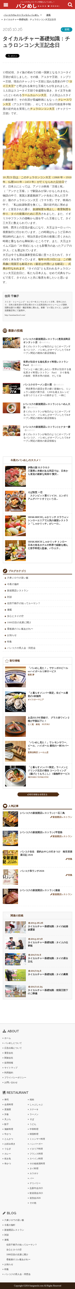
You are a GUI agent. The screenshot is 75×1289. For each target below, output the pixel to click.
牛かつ (7, 1134)
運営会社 (8, 1053)
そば (32, 1119)
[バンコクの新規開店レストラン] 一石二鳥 (42, 813)
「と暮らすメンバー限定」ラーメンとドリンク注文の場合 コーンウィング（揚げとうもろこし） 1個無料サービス (49, 772)
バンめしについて (13, 1043)
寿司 (6, 1099)
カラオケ (34, 1173)
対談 (9, 597)
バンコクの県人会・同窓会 (21, 648)
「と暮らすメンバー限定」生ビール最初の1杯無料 (48, 696)
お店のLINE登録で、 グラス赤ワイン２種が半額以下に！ (49, 720)
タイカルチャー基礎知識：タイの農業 (48, 974)
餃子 (6, 1124)
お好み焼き (9, 1144)
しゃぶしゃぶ (36, 1104)
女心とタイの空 (15, 616)
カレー (7, 1153)
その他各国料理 (37, 1163)
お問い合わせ (10, 1082)
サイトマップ (10, 1067)
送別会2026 (35, 1198)
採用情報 (8, 1062)
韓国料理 (34, 1134)
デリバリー (35, 1183)
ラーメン (34, 1114)
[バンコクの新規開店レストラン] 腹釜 (40, 890)
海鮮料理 (8, 1129)
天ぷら (7, 1119)
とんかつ (8, 1139)
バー (32, 1178)
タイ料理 (34, 1168)
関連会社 (8, 1058)
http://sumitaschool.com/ (15, 315)
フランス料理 (36, 1153)
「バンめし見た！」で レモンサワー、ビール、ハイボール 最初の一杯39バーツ (48, 747)
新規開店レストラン (17, 590)
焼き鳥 (7, 1158)
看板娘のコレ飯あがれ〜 (20, 628)
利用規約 (8, 1072)
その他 (33, 1203)
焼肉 (32, 1099)
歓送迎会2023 (36, 1193)
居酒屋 (7, 1109)
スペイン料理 (36, 1158)
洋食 (6, 1114)
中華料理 (34, 1129)
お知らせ (12, 635)
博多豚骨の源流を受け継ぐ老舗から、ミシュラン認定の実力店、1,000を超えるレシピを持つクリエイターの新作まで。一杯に (47, 390)
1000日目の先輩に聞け (19, 622)
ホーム (7, 1038)
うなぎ (7, 1149)
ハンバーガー (36, 1144)
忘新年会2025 (36, 1188)
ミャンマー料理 (37, 1139)
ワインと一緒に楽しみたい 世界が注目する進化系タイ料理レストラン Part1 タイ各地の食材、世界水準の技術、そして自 (47, 368)
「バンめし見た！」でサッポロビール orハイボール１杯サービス (48, 671)
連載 (48, 15)
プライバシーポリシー (15, 1077)
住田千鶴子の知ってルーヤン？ (23, 603)
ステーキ (34, 1109)
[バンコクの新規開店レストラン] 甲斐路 (41, 832)
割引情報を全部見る (38, 794)
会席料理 (8, 1104)
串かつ (7, 1163)
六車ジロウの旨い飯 (17, 577)
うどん (33, 1124)
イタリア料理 (36, 1149)
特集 (9, 641)
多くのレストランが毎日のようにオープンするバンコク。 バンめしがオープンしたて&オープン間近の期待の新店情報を (47, 346)
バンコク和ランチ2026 (32, 871)
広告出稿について (13, 1048)
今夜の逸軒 (13, 584)
